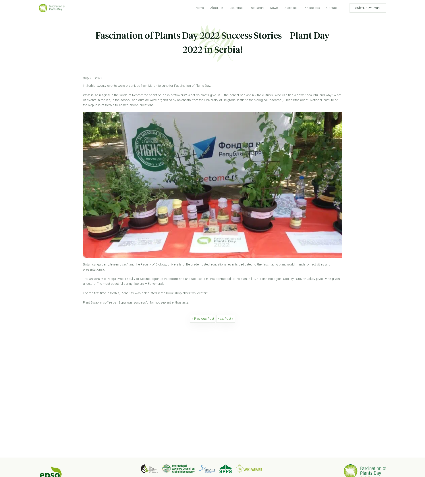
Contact (332, 8)
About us (216, 8)
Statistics (291, 8)
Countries (236, 8)
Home (200, 8)
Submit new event (368, 8)
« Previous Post (202, 318)
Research (257, 8)
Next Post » (226, 318)
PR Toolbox (312, 8)
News (274, 8)
